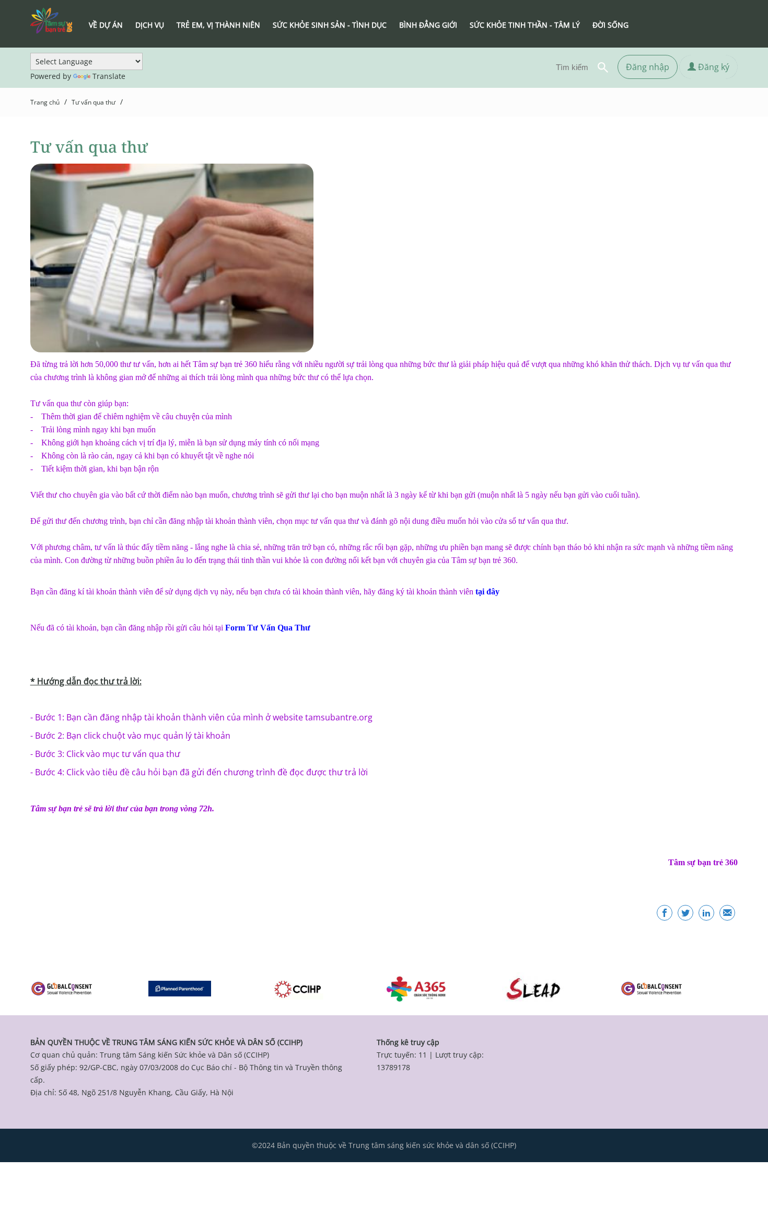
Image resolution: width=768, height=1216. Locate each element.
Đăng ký (712, 67)
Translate (108, 76)
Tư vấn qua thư (93, 102)
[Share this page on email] (727, 913)
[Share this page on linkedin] (706, 913)
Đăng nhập (647, 67)
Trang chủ (45, 102)
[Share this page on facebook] (664, 913)
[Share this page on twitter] (685, 913)
